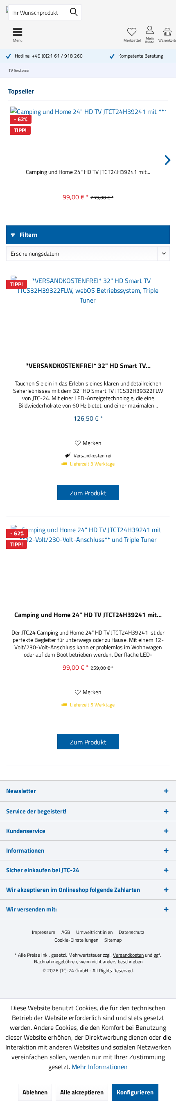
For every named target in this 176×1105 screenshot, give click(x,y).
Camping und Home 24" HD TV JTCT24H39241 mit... (88, 172)
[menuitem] (167, 34)
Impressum (43, 932)
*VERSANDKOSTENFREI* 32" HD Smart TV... (88, 365)
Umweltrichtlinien (94, 932)
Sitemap (113, 940)
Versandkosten (128, 955)
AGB (65, 932)
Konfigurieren (135, 1092)
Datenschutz (131, 932)
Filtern (27, 234)
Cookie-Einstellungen (76, 940)
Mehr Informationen (100, 1067)
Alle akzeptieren (82, 1092)
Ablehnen (35, 1092)
